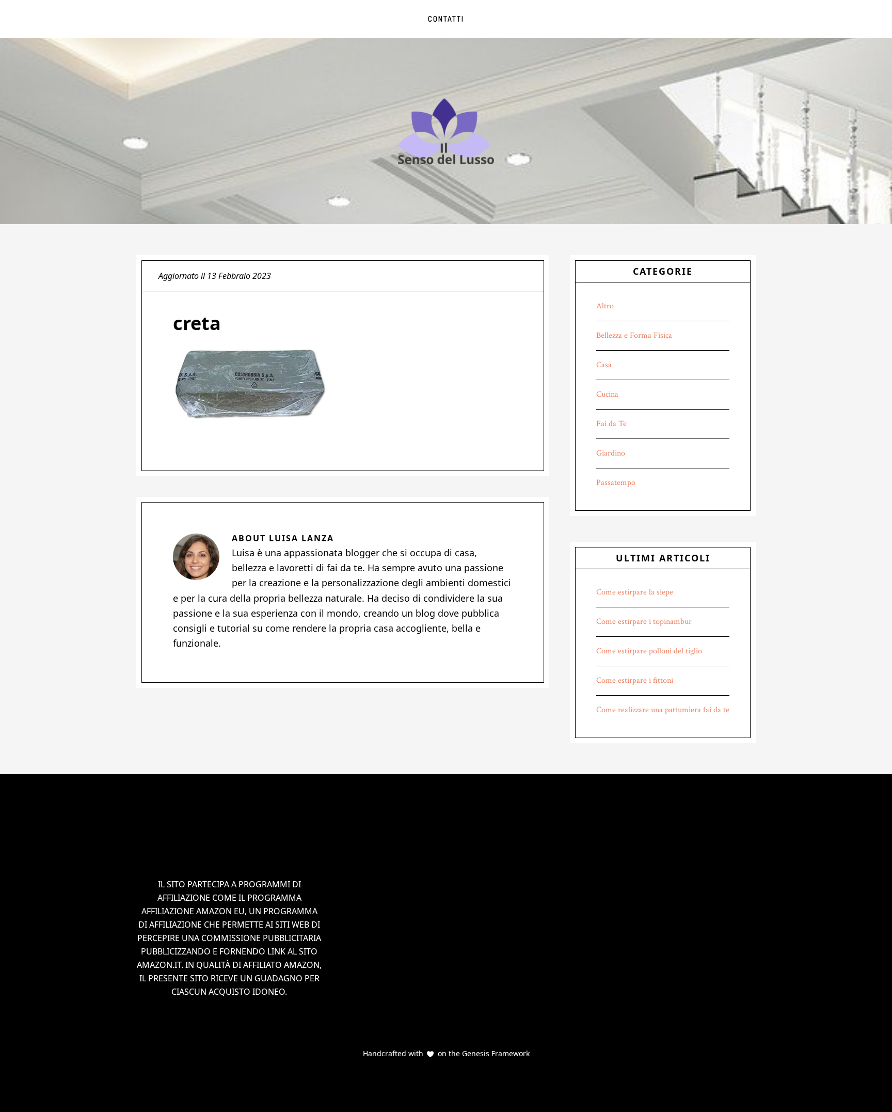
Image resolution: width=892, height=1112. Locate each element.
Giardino (610, 453)
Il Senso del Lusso (446, 131)
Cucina (607, 394)
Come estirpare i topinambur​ (644, 621)
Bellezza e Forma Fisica (634, 335)
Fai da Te (611, 423)
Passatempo (615, 482)
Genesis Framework (495, 1053)
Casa (604, 364)
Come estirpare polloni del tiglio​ (649, 651)
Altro (605, 306)
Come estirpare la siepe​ (634, 592)
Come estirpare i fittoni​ (634, 680)
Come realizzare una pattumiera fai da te (662, 709)
